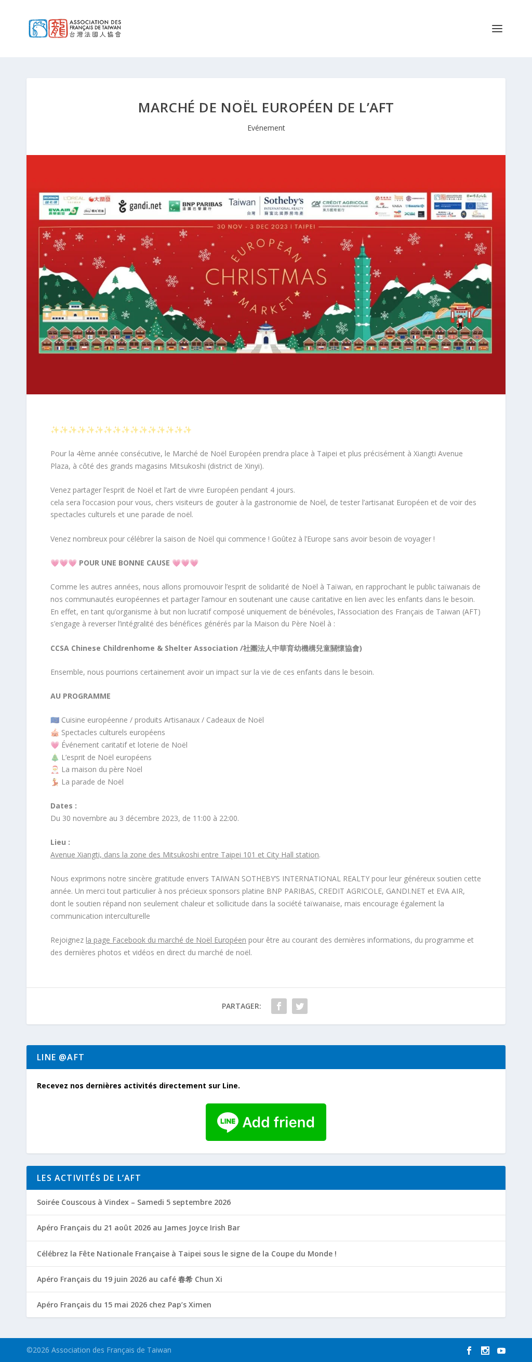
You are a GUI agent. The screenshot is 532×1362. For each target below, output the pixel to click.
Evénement (266, 128)
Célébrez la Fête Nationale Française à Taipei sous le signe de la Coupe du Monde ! (187, 1253)
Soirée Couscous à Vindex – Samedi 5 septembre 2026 (134, 1202)
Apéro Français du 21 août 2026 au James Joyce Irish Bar (138, 1227)
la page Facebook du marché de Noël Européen (166, 940)
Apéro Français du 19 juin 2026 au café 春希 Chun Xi (129, 1279)
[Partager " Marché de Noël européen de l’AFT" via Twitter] (299, 1006)
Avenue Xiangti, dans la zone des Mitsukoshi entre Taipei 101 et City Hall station (184, 854)
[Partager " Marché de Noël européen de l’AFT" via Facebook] (279, 1006)
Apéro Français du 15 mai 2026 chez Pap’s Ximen (124, 1304)
